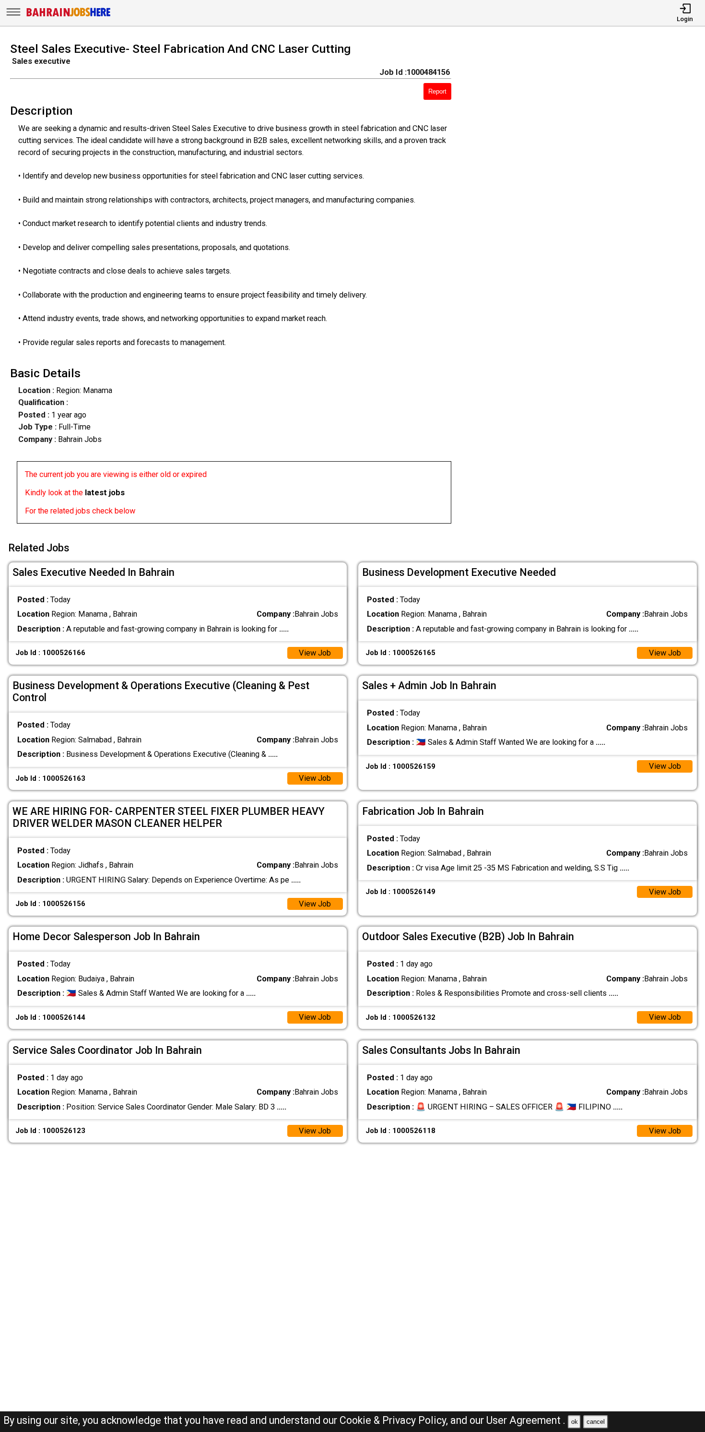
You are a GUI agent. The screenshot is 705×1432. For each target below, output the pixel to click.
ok (574, 1421)
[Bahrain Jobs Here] (68, 15)
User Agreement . (525, 1420)
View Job (315, 652)
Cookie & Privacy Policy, (395, 1420)
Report (437, 91)
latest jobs (105, 492)
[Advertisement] (587, 286)
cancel (596, 1421)
